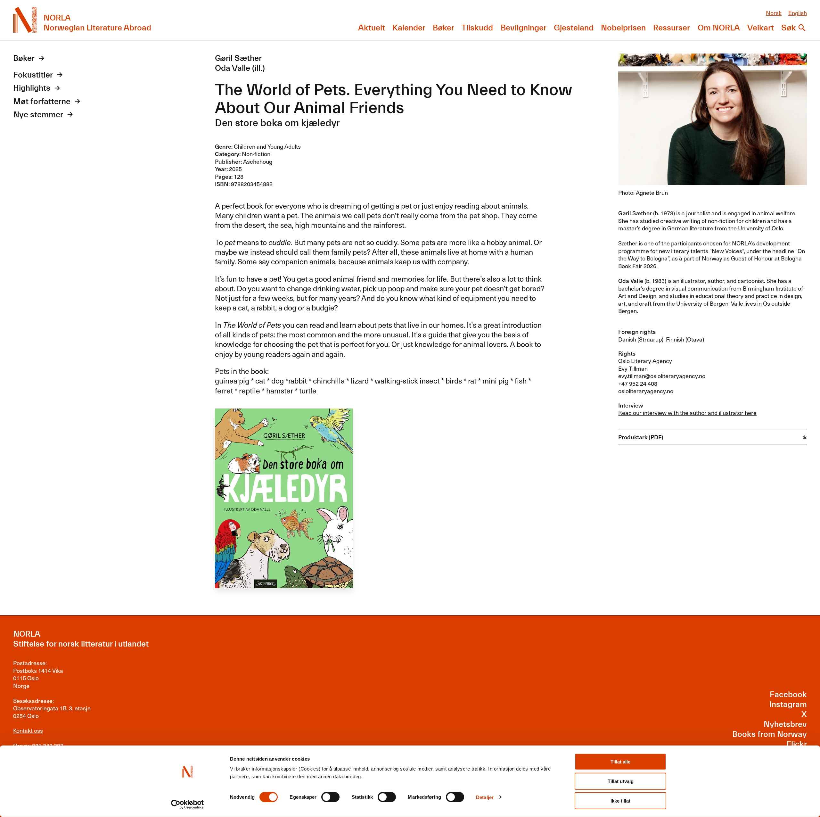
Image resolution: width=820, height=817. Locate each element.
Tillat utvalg (621, 781)
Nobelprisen (623, 28)
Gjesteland (574, 28)
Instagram (788, 704)
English (797, 12)
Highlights (31, 88)
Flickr (796, 744)
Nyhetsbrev (785, 724)
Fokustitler (33, 75)
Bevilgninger (523, 28)
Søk (788, 28)
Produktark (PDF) (640, 437)
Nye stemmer (38, 115)
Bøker (443, 28)
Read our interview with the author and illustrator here (687, 412)
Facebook (788, 694)
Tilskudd (477, 28)
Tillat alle (620, 761)
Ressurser (671, 28)
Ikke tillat (620, 801)
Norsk (774, 12)
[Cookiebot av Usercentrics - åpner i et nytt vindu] (188, 804)
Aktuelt (371, 28)
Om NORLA (719, 28)
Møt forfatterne (41, 101)
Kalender (408, 28)
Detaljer (485, 797)
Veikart (760, 28)
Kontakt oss (28, 730)
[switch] (330, 797)
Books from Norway (769, 734)
